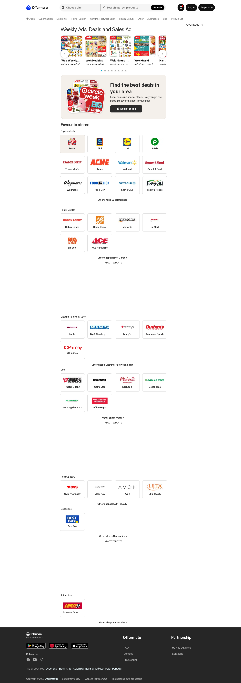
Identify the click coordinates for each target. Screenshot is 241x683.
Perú (107, 668)
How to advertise (181, 647)
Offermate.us (51, 678)
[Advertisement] (113, 287)
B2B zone (177, 653)
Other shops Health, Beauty (112, 503)
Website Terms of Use (96, 678)
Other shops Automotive (112, 622)
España (89, 668)
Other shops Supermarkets (112, 199)
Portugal (116, 668)
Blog (165, 18)
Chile (68, 668)
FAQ (126, 647)
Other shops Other (112, 417)
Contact (128, 653)
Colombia (78, 668)
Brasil (61, 668)
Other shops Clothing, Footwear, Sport (112, 364)
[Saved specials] (181, 7)
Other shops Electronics (112, 536)
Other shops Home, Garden (112, 257)
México (99, 668)
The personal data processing (127, 678)
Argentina (51, 668)
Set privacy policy (71, 678)
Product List (177, 18)
